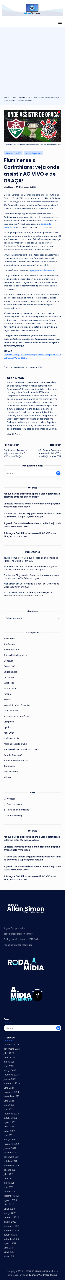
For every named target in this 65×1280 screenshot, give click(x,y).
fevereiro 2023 (11, 1113)
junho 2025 (9, 1057)
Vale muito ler (11, 771)
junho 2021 (9, 1178)
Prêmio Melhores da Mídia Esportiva (22, 749)
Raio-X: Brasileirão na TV (16, 760)
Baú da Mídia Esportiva (15, 655)
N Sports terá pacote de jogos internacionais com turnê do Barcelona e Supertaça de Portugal (32, 515)
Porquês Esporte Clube (15, 744)
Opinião (7, 727)
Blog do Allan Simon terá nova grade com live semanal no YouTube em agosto (30, 568)
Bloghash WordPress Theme (43, 1275)
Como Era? (9, 666)
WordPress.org (14, 815)
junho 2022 (9, 1131)
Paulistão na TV (11, 738)
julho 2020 (9, 1204)
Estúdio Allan (10, 688)
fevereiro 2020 (11, 1217)
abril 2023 (9, 1109)
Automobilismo (11, 649)
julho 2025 (9, 1053)
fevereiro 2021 (11, 1191)
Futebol (7, 694)
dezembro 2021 (11, 1152)
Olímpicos (9, 721)
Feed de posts (14, 804)
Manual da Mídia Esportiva (17, 705)
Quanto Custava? (13, 755)
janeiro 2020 (10, 1221)
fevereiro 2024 (11, 1092)
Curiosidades (10, 672)
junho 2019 (9, 1252)
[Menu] (59, 22)
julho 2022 (9, 1126)
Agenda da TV (13, 153)
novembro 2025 (12, 1048)
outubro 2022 (10, 1118)
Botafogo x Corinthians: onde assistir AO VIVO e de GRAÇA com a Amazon (30, 535)
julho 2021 (8, 1174)
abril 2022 (9, 1135)
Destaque (9, 677)
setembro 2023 (11, 1096)
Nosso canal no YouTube (16, 716)
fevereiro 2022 (11, 1144)
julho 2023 (9, 1100)
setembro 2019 (11, 1239)
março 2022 (10, 1139)
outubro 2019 (10, 1234)
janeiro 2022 (10, 1148)
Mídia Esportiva (34, 153)
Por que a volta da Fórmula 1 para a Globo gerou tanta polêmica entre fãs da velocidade (32, 495)
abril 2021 (8, 1187)
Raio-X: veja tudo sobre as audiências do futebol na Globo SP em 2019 (31, 559)
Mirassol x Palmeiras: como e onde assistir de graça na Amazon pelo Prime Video (32, 505)
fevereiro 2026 (11, 1044)
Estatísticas (10, 682)
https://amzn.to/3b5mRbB (41, 270)
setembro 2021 (11, 1165)
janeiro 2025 (10, 1079)
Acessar (11, 798)
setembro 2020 (12, 1195)
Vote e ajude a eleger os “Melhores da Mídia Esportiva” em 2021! (28, 594)
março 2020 (10, 1213)
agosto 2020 (10, 1200)
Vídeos (7, 777)
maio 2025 (9, 1061)
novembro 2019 (11, 1230)
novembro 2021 (11, 1157)
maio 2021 (9, 1182)
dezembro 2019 (11, 1226)
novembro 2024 (12, 1083)
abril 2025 (9, 1066)
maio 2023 (9, 1105)
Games (7, 699)
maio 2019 (9, 1256)
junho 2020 (9, 1209)
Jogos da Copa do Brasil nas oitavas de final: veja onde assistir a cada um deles (32, 525)
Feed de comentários (18, 809)
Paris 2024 (9, 732)
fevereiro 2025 (11, 1074)
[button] (13, 434)
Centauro (8, 660)
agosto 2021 (10, 1170)
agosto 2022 (10, 1122)
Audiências (9, 644)
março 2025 (10, 1070)
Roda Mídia (9, 766)
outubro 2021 (10, 1161)
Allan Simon (15, 378)
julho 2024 (9, 1087)
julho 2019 (8, 1247)
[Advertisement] (32, 59)
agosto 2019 (10, 1243)
